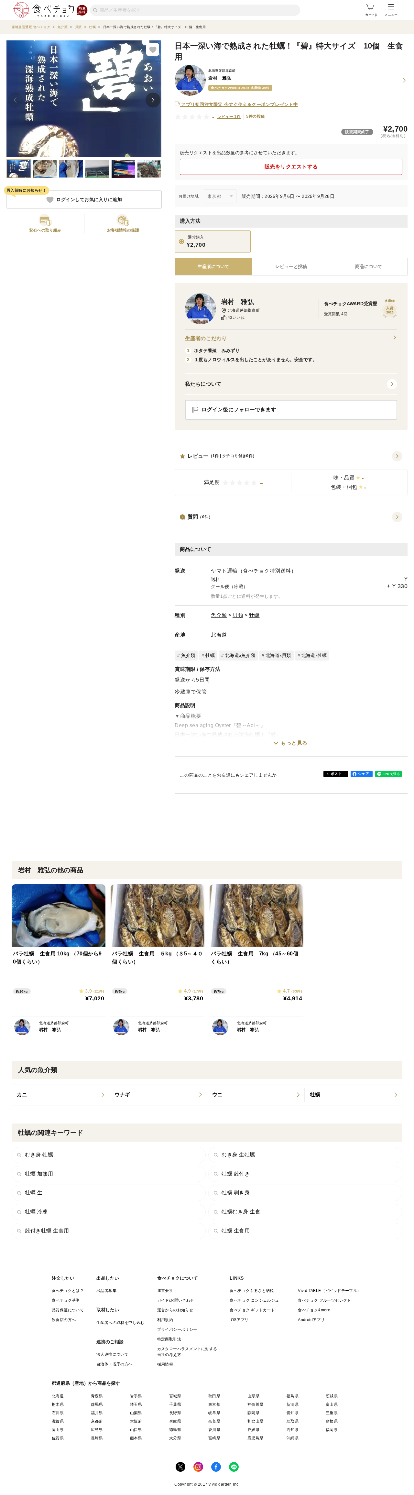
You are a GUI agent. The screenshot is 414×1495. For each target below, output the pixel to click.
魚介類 (219, 615)
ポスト (336, 774)
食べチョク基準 (66, 1300)
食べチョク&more (314, 1310)
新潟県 (293, 1404)
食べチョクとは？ (68, 1290)
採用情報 (165, 1364)
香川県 (214, 1429)
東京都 (214, 1404)
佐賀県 (58, 1438)
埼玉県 (136, 1404)
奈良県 (214, 1421)
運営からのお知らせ (175, 1310)
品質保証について (68, 1310)
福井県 (97, 1413)
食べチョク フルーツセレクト (324, 1300)
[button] (291, 473)
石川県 (58, 1413)
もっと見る (294, 743)
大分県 (175, 1438)
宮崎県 (214, 1438)
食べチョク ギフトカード (252, 1310)
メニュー (391, 14)
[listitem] (60, 1094)
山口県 (136, 1429)
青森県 (97, 1396)
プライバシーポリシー (177, 1329)
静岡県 (253, 1413)
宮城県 (175, 1396)
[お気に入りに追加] (152, 49)
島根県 (332, 1421)
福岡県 (332, 1429)
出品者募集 (106, 1290)
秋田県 (214, 1396)
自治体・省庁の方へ (114, 1364)
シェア (363, 774)
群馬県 (97, 1404)
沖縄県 (293, 1438)
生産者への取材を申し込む (120, 1322)
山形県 (253, 1396)
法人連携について (112, 1354)
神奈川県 (255, 1404)
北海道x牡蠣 (314, 655)
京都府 (97, 1421)
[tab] (291, 266)
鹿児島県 (255, 1438)
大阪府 (136, 1421)
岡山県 (58, 1429)
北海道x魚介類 (240, 655)
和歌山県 (255, 1421)
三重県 (332, 1413)
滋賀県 (58, 1421)
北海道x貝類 (278, 655)
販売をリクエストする (291, 166)
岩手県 (136, 1396)
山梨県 (136, 1413)
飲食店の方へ (64, 1320)
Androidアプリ (311, 1320)
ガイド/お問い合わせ (175, 1300)
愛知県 (293, 1413)
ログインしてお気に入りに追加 (89, 199)
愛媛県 (253, 1429)
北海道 (219, 635)
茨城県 (332, 1396)
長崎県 (97, 1438)
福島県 (293, 1396)
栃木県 (58, 1404)
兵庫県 (175, 1421)
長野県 (175, 1413)
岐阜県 (214, 1413)
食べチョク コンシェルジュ (254, 1300)
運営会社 (165, 1290)
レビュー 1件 (229, 116)
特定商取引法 (169, 1339)
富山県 (332, 1404)
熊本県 (136, 1438)
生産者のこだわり (206, 338)
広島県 (97, 1429)
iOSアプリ (239, 1320)
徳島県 (175, 1429)
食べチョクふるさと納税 (252, 1290)
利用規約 (165, 1320)
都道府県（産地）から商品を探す (86, 1383)
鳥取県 (293, 1421)
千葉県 (175, 1404)
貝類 (238, 615)
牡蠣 (254, 615)
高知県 (293, 1429)
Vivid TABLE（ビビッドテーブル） (329, 1290)
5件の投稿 (255, 116)
